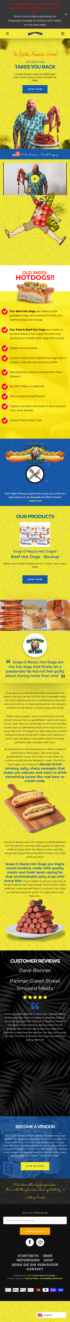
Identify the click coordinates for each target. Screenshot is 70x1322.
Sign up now (35, 1166)
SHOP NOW (35, 89)
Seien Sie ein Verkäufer (35, 1265)
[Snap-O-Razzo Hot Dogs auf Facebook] (30, 1242)
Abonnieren (34, 1231)
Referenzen (28, 1260)
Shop (48, 1260)
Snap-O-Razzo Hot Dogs (43, 1275)
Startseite (28, 1256)
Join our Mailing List (35, 1212)
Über (47, 1256)
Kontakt (35, 1269)
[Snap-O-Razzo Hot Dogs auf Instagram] (40, 1242)
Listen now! (35, 500)
